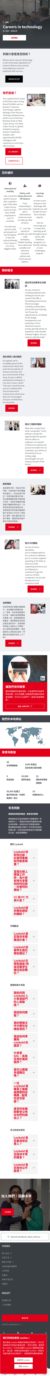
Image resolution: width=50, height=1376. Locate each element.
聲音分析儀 (6, 1261)
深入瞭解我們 (13, 151)
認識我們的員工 (14, 161)
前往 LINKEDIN (24, 706)
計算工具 (5, 1257)
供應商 (4, 1275)
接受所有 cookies (23, 1360)
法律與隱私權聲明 (9, 1266)
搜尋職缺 (14, 38)
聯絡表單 (25, 1318)
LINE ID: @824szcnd (10, 1324)
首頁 (7, 22)
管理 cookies (23, 1366)
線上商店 (5, 1253)
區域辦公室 (6, 1300)
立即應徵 (7, 1212)
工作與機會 (6, 1304)
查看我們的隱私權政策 (33, 1353)
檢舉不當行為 (7, 1279)
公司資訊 (5, 1270)
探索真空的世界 (14, 79)
